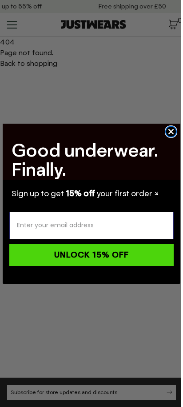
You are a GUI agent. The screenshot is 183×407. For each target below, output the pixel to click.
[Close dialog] (171, 131)
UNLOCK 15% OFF (91, 255)
